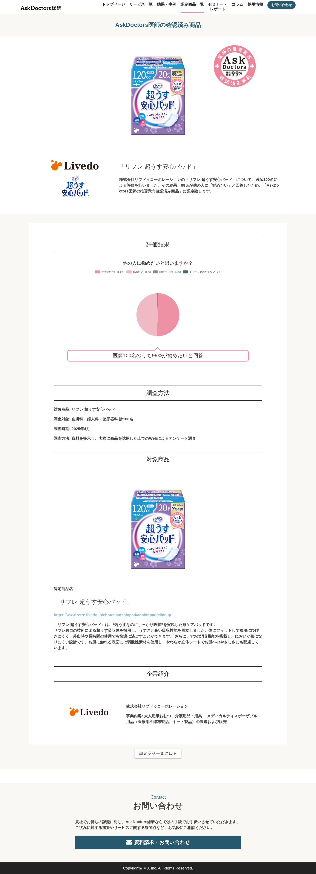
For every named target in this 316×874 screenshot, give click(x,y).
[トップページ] (40, 6)
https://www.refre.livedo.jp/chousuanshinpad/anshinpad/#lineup (112, 615)
